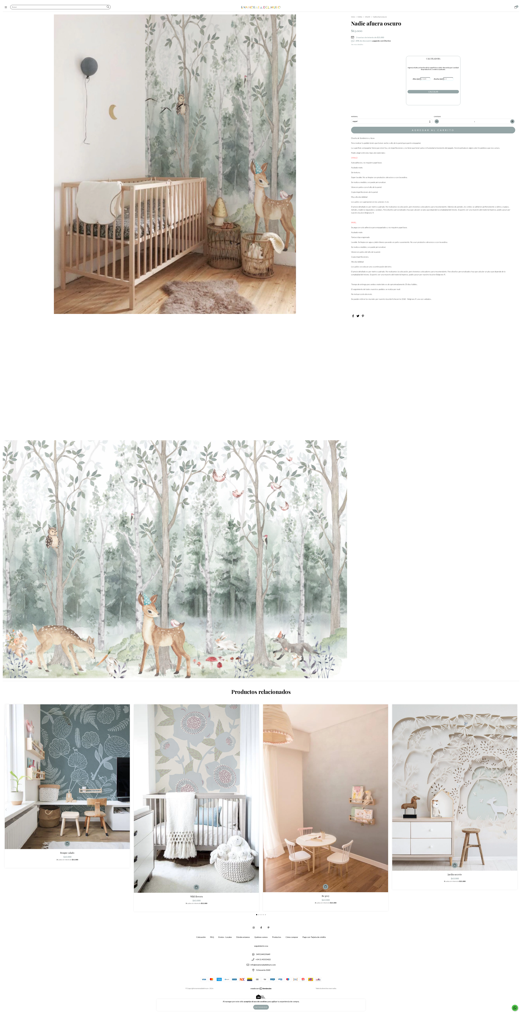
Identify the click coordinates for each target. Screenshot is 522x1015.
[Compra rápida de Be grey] (325, 886)
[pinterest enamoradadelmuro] (268, 927)
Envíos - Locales (225, 937)
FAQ (212, 937)
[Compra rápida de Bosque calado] (67, 843)
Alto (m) (416, 79)
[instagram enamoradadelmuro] (253, 927)
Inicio (353, 17)
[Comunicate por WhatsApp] (515, 1008)
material (354, 116)
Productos (276, 937)
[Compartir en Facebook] (353, 316)
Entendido (261, 1007)
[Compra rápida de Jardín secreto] (454, 865)
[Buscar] (108, 7)
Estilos (360, 17)
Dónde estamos (243, 937)
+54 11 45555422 (263, 959)
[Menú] (6, 7)
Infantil (367, 17)
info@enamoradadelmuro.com (263, 965)
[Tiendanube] (261, 989)
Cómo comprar (292, 937)
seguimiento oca (261, 946)
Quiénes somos (261, 937)
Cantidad (437, 116)
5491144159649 (263, 954)
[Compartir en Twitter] (357, 316)
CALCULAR (433, 92)
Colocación (201, 937)
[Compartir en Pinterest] (363, 316)
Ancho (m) (438, 79)
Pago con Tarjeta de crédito (314, 937)
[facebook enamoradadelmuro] (261, 927)
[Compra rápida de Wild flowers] (196, 887)
